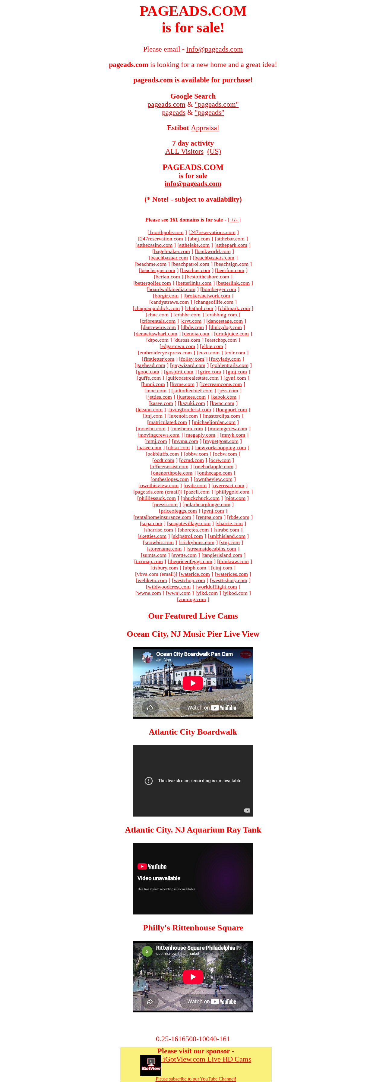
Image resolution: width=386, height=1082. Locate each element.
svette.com (185, 555)
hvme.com (183, 384)
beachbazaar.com (169, 258)
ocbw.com (226, 454)
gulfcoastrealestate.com (193, 378)
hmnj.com (154, 384)
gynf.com (235, 378)
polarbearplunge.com (207, 504)
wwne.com (149, 593)
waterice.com (195, 574)
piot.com (235, 498)
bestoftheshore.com (208, 277)
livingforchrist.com (190, 409)
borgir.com (167, 296)
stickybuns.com (197, 542)
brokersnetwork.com (207, 296)
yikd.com (207, 593)
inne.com (156, 390)
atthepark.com (231, 245)
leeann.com (150, 409)
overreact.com (228, 485)
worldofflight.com (217, 587)
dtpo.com (158, 340)
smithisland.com (227, 536)
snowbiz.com (159, 542)
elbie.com (212, 346)
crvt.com (191, 321)
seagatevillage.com (189, 523)
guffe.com (149, 378)
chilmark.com (235, 308)
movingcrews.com (159, 435)
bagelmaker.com (172, 251)
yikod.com (236, 593)
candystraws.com (170, 302)
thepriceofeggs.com (190, 561)
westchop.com (189, 580)
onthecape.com (215, 473)
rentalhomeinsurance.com (163, 517)
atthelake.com (194, 245)
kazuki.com (192, 403)
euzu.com (209, 353)
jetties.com (160, 397)
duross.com (187, 340)
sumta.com (154, 555)
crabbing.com (222, 315)
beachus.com (196, 270)
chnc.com (158, 315)
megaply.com (200, 435)
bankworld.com (214, 251)
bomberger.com (219, 289)
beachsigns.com (158, 270)
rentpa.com (210, 517)
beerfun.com (230, 270)
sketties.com (152, 536)
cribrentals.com (159, 321)
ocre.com (220, 460)
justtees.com (192, 397)
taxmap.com (149, 561)
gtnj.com (237, 372)
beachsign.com (232, 264)
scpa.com (152, 523)
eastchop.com (222, 340)
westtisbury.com (229, 580)
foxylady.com (226, 359)
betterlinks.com (194, 283)
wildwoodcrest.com (169, 587)
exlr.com (235, 353)
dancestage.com (225, 321)
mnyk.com (233, 435)
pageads (173, 112)
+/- (234, 220)
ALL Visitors (184, 151)
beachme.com (151, 264)
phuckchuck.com (201, 498)
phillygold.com (232, 492)
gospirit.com (179, 372)
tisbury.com (165, 568)
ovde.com (196, 485)
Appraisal (205, 128)
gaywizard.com (188, 365)
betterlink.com (234, 283)
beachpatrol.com (191, 264)
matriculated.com (168, 422)
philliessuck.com (157, 498)
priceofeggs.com (179, 511)
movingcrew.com (228, 428)
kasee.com (161, 403)
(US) (214, 151)
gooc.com (148, 372)
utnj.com (222, 568)
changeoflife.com (214, 302)
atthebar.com (231, 239)
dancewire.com (159, 327)
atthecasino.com (154, 245)
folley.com (192, 359)
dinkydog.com (226, 327)
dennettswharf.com (156, 334)
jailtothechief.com (193, 390)
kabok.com (224, 397)
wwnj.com (179, 593)
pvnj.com (214, 511)
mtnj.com (156, 441)
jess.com (228, 390)
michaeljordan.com (215, 422)
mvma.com (186, 441)
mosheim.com (187, 428)
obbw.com (196, 454)
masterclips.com (222, 416)
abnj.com (200, 239)
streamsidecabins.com (212, 549)
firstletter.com (159, 359)
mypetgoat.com (222, 441)
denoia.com (196, 334)
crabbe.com (188, 315)
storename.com (165, 549)
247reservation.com (161, 239)
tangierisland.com (222, 555)
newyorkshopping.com (221, 447)
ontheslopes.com (170, 479)
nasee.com (149, 447)
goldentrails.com (230, 365)
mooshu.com (152, 428)
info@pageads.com (193, 183)
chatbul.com (199, 308)
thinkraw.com (234, 561)
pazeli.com (198, 492)
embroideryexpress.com (166, 353)
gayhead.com (150, 365)
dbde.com (193, 327)
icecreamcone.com (221, 384)
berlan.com (168, 277)
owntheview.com (214, 479)
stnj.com (230, 542)
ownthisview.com (159, 485)
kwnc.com (223, 403)
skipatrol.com (188, 536)
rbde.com (239, 517)
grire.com (210, 372)
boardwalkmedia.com (171, 289)
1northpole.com (166, 232)
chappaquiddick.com (157, 308)
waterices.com (232, 574)
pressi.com (166, 504)
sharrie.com (230, 523)
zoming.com (192, 599)
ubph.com (195, 568)
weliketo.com (152, 580)
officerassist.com (169, 466)
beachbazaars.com (214, 258)
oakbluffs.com (163, 454)
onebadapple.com (214, 466)
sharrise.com (159, 530)
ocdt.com (164, 460)
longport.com (232, 409)
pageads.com (166, 104)
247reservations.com (213, 232)
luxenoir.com (183, 416)
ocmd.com (192, 460)
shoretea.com (194, 530)
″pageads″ (209, 112)
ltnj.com (153, 416)
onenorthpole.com (172, 473)
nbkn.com (179, 447)
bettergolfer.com (153, 283)
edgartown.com (178, 346)
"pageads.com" (217, 104)
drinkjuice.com (232, 334)
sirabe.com (227, 530)
